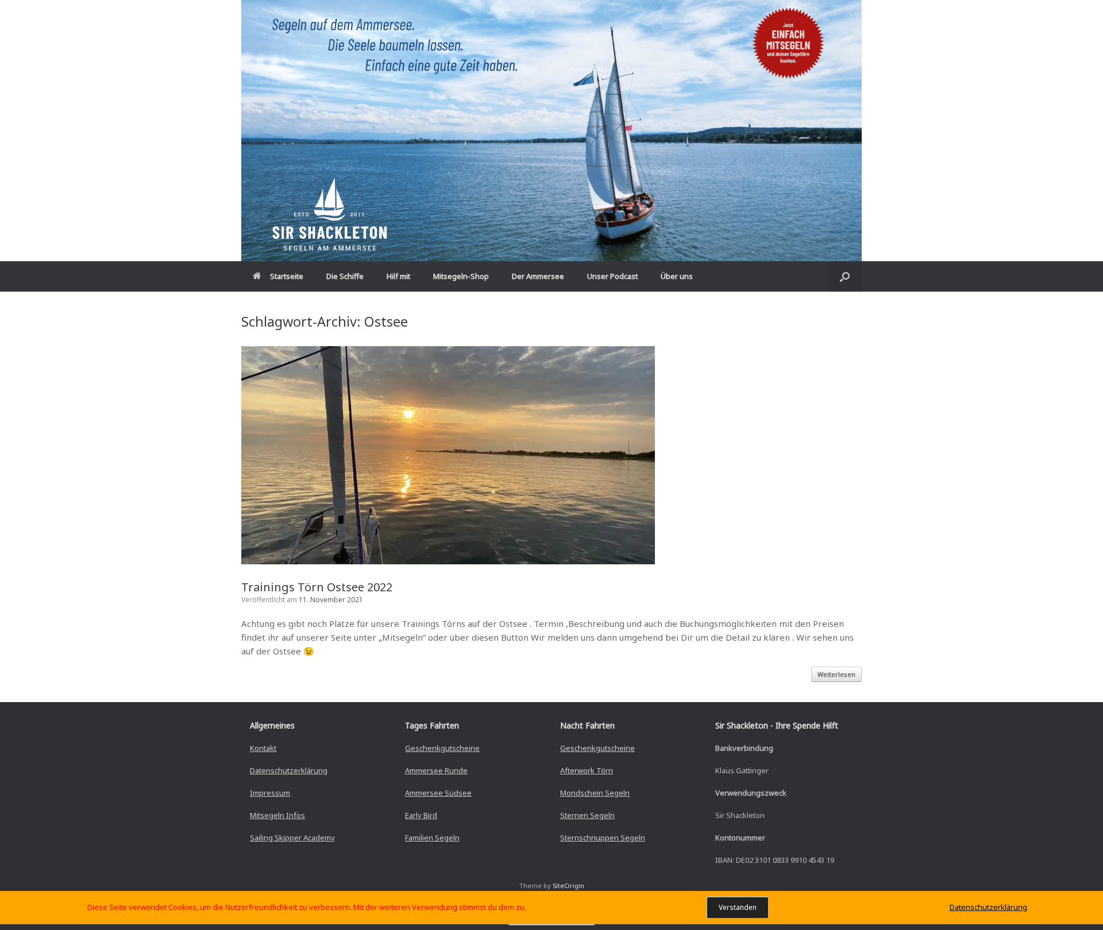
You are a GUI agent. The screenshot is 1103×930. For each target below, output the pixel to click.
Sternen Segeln (587, 815)
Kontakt (263, 748)
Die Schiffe (345, 276)
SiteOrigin (568, 885)
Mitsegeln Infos (277, 815)
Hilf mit (398, 276)
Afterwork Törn (586, 770)
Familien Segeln (432, 837)
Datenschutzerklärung (288, 770)
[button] (845, 276)
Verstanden (738, 907)
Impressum (270, 793)
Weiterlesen (836, 674)
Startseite (286, 276)
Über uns (677, 276)
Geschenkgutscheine (442, 748)
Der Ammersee (538, 276)
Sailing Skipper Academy (292, 837)
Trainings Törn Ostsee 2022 (316, 587)
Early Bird (421, 815)
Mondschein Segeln (595, 793)
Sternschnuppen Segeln (602, 837)
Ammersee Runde (436, 770)
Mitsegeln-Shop (461, 276)
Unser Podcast (612, 276)
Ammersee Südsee (438, 793)
